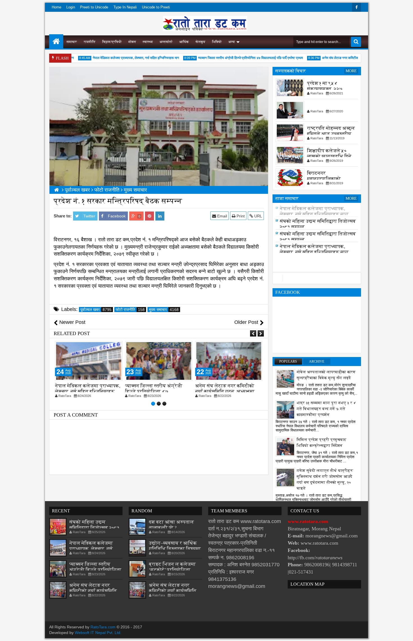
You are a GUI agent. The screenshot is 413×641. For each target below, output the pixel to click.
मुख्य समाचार (164, 309)
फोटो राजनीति (130, 309)
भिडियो (217, 42)
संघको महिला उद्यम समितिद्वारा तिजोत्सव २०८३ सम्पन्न (94, 527)
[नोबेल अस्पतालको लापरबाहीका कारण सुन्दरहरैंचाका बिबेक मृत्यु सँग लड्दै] (285, 378)
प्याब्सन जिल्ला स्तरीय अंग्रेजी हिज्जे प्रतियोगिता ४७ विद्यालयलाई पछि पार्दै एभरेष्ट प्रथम (241, 58)
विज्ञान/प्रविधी (112, 42)
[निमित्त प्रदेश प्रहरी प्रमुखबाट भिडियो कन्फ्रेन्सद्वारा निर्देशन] (285, 446)
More (351, 71)
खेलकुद (200, 42)
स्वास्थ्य (148, 42)
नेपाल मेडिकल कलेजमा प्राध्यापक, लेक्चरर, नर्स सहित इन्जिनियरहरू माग (126, 58)
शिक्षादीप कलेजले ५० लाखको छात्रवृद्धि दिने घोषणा (329, 156)
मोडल (132, 42)
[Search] (356, 42)
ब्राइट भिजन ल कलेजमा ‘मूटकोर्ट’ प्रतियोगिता (172, 567)
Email (221, 216)
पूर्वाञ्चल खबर (96, 309)
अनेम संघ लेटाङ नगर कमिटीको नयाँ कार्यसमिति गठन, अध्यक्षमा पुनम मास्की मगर (225, 391)
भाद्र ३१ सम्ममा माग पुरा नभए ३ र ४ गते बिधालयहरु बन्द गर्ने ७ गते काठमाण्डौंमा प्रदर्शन (326, 409)
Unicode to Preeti (156, 7)
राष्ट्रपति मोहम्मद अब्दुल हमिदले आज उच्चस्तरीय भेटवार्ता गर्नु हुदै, (331, 134)
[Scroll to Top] (404, 632)
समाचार (72, 42)
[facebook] (356, 7)
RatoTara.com (102, 627)
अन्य (231, 42)
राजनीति (90, 42)
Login (70, 7)
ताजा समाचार (287, 198)
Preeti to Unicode (94, 7)
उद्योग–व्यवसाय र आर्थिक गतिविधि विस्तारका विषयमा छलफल (175, 548)
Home (56, 7)
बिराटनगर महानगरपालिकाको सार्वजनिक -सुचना (324, 179)
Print (240, 216)
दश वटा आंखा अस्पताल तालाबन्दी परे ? (171, 524)
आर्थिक (184, 42)
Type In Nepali (125, 7)
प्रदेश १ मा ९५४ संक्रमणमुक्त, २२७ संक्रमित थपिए (325, 89)
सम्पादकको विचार (290, 71)
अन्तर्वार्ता (166, 42)
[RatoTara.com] (56, 41)
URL (257, 216)
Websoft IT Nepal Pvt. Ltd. (98, 632)
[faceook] (317, 278)
